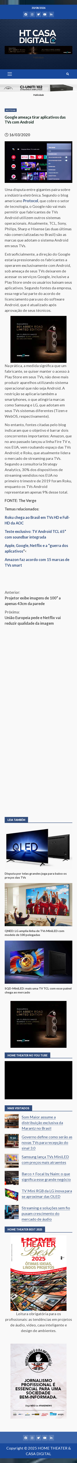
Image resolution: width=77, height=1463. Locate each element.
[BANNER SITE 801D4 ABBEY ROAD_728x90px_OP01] (38, 49)
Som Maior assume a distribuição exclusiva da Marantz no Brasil (42, 1122)
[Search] (67, 74)
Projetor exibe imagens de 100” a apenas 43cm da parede (33, 598)
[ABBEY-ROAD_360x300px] (38, 339)
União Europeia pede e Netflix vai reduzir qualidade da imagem (33, 617)
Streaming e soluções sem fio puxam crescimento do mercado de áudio (46, 1213)
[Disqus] (38, 757)
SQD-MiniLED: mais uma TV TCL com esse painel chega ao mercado (38, 962)
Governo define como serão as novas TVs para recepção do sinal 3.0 (47, 1142)
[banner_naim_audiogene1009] (38, 87)
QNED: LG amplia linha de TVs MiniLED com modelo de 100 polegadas (38, 904)
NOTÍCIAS (11, 110)
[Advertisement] (38, 666)
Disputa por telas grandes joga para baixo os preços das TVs (38, 847)
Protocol (30, 200)
